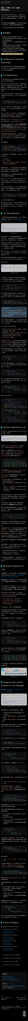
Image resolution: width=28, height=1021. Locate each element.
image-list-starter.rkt (8, 948)
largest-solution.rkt (7, 944)
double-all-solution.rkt (8, 933)
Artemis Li (6, 1006)
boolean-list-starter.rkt (8, 937)
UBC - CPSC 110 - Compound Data (21, 998)
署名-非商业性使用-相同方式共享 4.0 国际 (15, 986)
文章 (4, 1)
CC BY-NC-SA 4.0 (19, 1007)
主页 (2, 1)
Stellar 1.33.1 (13, 1006)
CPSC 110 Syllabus (7, 976)
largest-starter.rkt (7, 942)
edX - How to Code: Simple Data (10, 979)
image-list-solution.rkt (8, 950)
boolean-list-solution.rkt (8, 938)
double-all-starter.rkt (8, 931)
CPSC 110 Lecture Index (8, 977)
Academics (9, 1)
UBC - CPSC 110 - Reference (6, 998)
